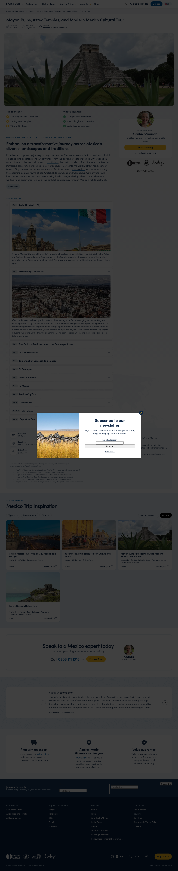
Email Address (109, 439)
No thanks (110, 451)
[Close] (141, 413)
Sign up (109, 445)
